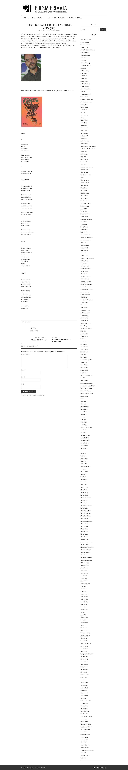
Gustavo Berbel (84, 318)
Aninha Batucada (85, 86)
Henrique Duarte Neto (86, 328)
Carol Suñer (83, 164)
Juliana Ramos (84, 412)
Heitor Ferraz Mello (85, 323)
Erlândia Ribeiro (85, 250)
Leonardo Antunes (85, 435)
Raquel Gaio (84, 615)
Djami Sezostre (84, 224)
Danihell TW (84, 208)
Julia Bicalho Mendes (86, 391)
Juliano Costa (84, 414)
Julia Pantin (83, 401)
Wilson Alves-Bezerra (86, 753)
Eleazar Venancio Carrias (87, 237)
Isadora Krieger (84, 352)
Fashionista (97, 768)
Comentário (25, 354)
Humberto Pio (84, 336)
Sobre (71, 17)
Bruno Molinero (84, 125)
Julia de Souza (84, 396)
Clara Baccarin (84, 190)
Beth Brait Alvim (85, 115)
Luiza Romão (84, 484)
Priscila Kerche (84, 609)
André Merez (84, 78)
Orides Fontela (84, 581)
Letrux (82, 451)
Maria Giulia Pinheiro (86, 516)
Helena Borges (84, 326)
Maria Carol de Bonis (86, 510)
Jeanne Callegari (85, 365)
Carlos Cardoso (84, 143)
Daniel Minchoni (85, 201)
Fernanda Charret (85, 266)
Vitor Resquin (84, 740)
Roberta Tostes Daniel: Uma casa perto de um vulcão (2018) (61, 340)
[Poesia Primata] (48, 8)
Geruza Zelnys (84, 297)
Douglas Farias (84, 229)
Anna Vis (83, 91)
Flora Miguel (84, 274)
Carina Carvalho (85, 136)
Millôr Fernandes (85, 563)
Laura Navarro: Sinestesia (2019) (38, 340)
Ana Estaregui (84, 60)
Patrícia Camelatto (85, 583)
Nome (23, 370)
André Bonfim (84, 76)
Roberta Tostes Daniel (86, 643)
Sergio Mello (84, 680)
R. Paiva (83, 612)
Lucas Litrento (84, 471)
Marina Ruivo (84, 537)
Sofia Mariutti (84, 685)
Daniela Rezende (85, 206)
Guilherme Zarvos (85, 313)
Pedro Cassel (84, 591)
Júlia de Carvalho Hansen (87, 393)
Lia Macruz (83, 453)
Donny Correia (84, 227)
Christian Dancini (85, 185)
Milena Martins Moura (86, 560)
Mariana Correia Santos (86, 521)
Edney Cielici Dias (85, 235)
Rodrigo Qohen (84, 656)
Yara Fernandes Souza (86, 755)
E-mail (24, 377)
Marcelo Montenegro (86, 497)
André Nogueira (84, 81)
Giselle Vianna (84, 302)
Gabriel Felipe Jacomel (86, 284)
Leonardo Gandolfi (85, 440)
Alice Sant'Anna (85, 52)
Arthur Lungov (84, 104)
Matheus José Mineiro (86, 550)
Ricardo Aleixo (84, 628)
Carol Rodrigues (85, 154)
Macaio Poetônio (85, 487)
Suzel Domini (84, 693)
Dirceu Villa (84, 222)
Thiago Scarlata (84, 708)
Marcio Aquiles (84, 503)
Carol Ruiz (83, 156)
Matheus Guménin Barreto (87, 547)
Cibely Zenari (84, 188)
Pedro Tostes (84, 604)
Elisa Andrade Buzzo (86, 240)
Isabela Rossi (84, 344)
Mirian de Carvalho (85, 565)
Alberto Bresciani (27, 322)
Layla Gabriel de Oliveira (87, 427)
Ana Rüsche (83, 68)
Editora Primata (59, 17)
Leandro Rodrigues (85, 430)
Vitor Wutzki (84, 742)
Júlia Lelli (83, 399)
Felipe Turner (84, 263)
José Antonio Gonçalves (86, 383)
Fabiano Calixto (84, 255)
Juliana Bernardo (85, 406)
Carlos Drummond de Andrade (88, 146)
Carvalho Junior (84, 172)
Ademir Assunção (85, 42)
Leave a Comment (56, 31)
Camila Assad (84, 130)
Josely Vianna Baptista (86, 388)
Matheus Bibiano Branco (87, 542)
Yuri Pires (83, 758)
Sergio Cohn (84, 677)
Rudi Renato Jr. (84, 669)
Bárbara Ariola (84, 107)
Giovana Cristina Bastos (86, 300)
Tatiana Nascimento (85, 701)
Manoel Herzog (84, 492)
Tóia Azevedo (84, 714)
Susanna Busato (84, 688)
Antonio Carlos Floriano (87, 99)
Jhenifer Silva (84, 373)
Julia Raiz (83, 404)
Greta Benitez (84, 307)
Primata (48, 31)
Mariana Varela (84, 529)
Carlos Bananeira (85, 141)
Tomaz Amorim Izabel (86, 716)
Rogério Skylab (84, 659)
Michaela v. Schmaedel (86, 557)
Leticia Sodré (84, 448)
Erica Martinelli (84, 248)
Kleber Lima (84, 422)
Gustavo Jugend (84, 320)
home (25, 17)
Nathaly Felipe (84, 578)
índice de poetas (36, 17)
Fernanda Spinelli (85, 271)
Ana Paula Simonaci (86, 65)
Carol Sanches (84, 159)
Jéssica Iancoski (84, 370)
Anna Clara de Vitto (85, 89)
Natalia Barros (84, 573)
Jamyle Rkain (84, 357)
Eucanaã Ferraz (84, 253)
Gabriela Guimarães (85, 287)
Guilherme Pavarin (85, 310)
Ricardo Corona (84, 630)
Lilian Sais (83, 461)
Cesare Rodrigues (85, 182)
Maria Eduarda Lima (86, 513)
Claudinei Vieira (85, 193)
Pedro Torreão (84, 602)
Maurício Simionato (85, 552)
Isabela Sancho (84, 346)
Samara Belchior (85, 674)
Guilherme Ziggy (85, 315)
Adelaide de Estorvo (86, 39)
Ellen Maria (83, 242)
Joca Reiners (84, 378)
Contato (80, 17)
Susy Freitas (84, 690)
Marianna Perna (84, 531)
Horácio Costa (84, 333)
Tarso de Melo (84, 695)
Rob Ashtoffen (84, 641)
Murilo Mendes (84, 568)
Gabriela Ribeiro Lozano (87, 289)
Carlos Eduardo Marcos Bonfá (88, 149)
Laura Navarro (84, 425)
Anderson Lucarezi (85, 71)
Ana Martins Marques (86, 63)
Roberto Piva (84, 651)
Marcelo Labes (84, 495)
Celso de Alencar (85, 180)
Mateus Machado (85, 539)
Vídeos (48, 17)
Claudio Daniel (84, 195)
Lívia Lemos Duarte (85, 466)
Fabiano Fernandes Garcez (87, 258)
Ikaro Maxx (83, 341)
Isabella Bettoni (84, 349)
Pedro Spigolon (84, 599)
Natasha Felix (84, 576)
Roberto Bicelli (84, 646)
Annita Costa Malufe (86, 94)
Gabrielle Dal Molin (85, 292)
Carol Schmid (84, 162)
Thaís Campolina (85, 706)
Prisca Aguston (84, 607)
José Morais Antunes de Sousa (88, 386)
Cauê (82, 177)
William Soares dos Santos (87, 750)
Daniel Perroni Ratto (86, 203)
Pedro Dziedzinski (85, 594)
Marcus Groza (84, 508)
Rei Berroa (83, 620)
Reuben (82, 625)
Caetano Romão (84, 128)
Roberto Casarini (85, 648)
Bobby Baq (83, 117)
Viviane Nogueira (85, 745)
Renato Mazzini (84, 622)
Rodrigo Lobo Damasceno (87, 654)
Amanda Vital (84, 57)
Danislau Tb (84, 211)
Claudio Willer (84, 198)
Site (22, 384)
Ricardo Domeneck (85, 633)
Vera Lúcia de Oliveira (86, 727)
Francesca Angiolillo (86, 276)
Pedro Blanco (84, 589)
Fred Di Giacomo (85, 279)
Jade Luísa (83, 354)
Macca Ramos (84, 490)
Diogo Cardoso (84, 216)
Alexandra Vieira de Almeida (88, 50)
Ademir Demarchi (85, 44)
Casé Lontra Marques (86, 175)
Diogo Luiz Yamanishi (86, 219)
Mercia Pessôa (84, 555)
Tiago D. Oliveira (85, 711)
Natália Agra (84, 570)
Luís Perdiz (83, 477)
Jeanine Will (84, 362)
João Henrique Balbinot (86, 375)
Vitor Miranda (84, 737)
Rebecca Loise (84, 617)
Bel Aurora (83, 112)
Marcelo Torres (84, 500)
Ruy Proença (84, 672)
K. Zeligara (83, 419)
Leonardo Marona (85, 443)
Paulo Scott (83, 586)
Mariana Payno (84, 526)
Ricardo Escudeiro (85, 635)
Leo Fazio (83, 432)
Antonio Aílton (84, 97)
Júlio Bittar (83, 417)
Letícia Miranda (84, 445)
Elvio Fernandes (85, 245)
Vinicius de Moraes (85, 734)
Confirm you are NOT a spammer (33, 395)
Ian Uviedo (83, 339)
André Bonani (84, 73)
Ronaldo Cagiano (85, 661)
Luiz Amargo (84, 479)
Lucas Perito (84, 474)
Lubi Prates (83, 469)
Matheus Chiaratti (85, 544)
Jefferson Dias (84, 367)
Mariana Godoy (84, 523)
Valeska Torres (84, 721)
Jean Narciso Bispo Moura (87, 359)
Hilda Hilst (83, 331)
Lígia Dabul (83, 456)
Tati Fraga (83, 698)
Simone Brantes (84, 682)
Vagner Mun (84, 719)
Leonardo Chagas (85, 438)
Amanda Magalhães (85, 55)
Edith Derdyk (84, 232)
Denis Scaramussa (85, 214)
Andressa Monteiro (85, 84)
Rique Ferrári (84, 638)
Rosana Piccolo (84, 664)
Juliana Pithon (84, 409)
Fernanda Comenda (85, 268)
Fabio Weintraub (85, 261)
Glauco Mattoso (84, 305)
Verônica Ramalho (85, 729)
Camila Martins (84, 133)
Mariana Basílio (84, 518)
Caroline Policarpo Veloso (87, 167)
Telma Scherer (84, 703)
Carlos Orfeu (84, 151)
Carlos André (84, 138)
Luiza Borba (84, 482)
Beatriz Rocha (84, 110)
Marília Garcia (84, 534)
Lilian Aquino (84, 458)
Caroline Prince (84, 169)
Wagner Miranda (85, 747)
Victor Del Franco (85, 732)
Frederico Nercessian (86, 281)
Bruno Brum (84, 123)
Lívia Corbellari (84, 464)
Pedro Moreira (84, 596)
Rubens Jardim (84, 667)
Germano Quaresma (85, 294)
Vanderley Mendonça (86, 724)
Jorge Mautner (84, 380)
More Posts (34, 331)
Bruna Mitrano (84, 120)
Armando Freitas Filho (86, 102)
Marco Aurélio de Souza (87, 505)
